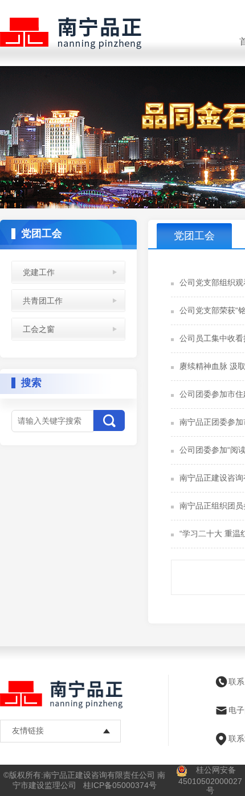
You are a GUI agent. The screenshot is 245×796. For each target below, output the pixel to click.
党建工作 (39, 272)
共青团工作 (43, 300)
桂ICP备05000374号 (120, 785)
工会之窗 (39, 329)
